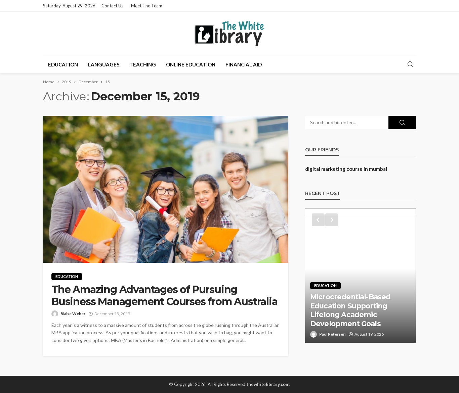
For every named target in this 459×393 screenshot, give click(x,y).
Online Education (190, 64)
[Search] (410, 64)
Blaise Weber (72, 313)
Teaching (142, 64)
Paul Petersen (332, 334)
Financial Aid (243, 64)
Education (63, 64)
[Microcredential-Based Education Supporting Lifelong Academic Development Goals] (360, 275)
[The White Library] (229, 33)
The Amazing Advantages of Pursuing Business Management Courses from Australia (164, 296)
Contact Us (112, 5)
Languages (103, 64)
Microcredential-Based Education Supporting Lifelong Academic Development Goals (350, 310)
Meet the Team (146, 5)
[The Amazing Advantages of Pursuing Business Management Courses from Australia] (165, 189)
